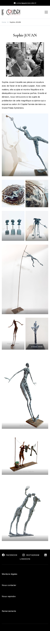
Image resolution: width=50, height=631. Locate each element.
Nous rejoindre (9, 596)
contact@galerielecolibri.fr (26, 3)
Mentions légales (9, 574)
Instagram (32, 555)
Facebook (11, 555)
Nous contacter (9, 585)
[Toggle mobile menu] (46, 12)
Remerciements (9, 611)
